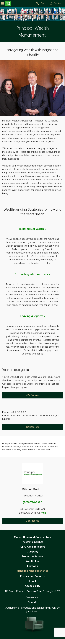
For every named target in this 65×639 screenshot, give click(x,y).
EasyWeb (32, 566)
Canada (32, 602)
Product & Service (32, 556)
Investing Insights (32, 542)
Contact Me (32, 521)
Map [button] (43, 513)
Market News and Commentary (32, 537)
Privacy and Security (32, 576)
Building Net (31, 229)
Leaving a (31, 316)
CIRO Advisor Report (32, 547)
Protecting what (31, 274)
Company (32, 551)
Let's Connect (32, 395)
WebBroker (32, 561)
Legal (32, 581)
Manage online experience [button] (32, 571)
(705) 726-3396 (32, 502)
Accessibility (32, 586)
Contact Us (32, 427)
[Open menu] (6, 3)
